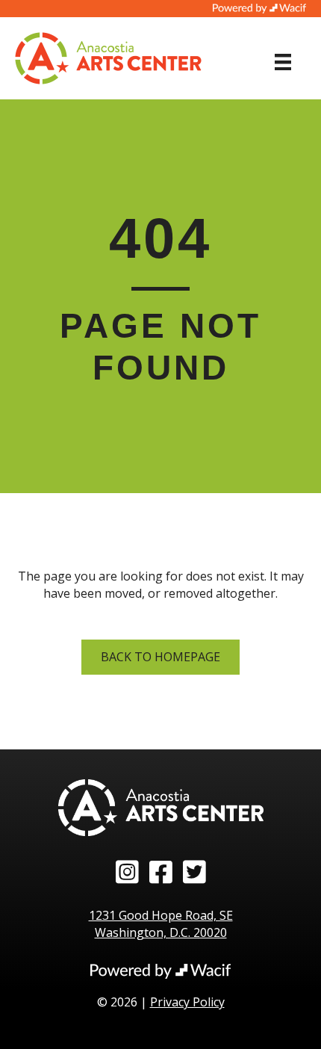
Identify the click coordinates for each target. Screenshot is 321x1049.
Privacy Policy (187, 1002)
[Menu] (283, 62)
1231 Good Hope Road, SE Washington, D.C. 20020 (161, 924)
